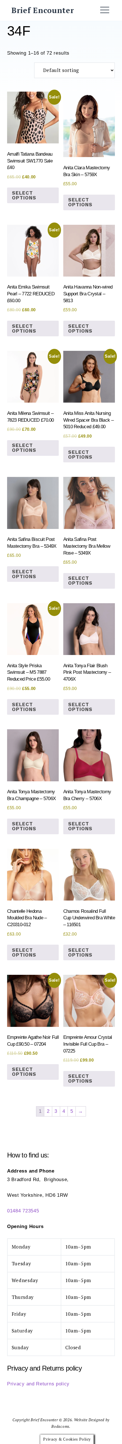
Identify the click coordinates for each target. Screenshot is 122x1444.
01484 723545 (23, 1211)
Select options (24, 195)
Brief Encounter (42, 10)
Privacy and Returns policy (38, 1384)
